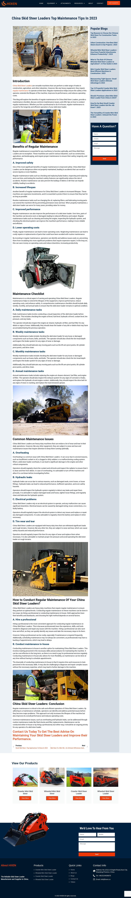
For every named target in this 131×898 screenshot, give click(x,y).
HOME (41, 3)
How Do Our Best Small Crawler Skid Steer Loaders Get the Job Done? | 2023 (103, 105)
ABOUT (90, 3)
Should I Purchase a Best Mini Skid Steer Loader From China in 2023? (104, 97)
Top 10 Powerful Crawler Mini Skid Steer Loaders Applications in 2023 (104, 89)
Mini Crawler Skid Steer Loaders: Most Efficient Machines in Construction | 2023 (103, 71)
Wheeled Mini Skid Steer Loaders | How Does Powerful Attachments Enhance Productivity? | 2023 (104, 52)
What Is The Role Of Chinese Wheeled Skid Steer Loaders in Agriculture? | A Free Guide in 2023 (104, 62)
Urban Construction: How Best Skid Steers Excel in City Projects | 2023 (104, 44)
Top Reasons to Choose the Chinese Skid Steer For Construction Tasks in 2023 (104, 35)
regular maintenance (21, 91)
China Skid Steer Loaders (22, 86)
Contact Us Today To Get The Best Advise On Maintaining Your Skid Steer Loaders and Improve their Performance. (50, 735)
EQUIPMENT (51, 3)
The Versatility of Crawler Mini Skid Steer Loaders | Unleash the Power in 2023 (104, 115)
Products (38, 865)
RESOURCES (78, 3)
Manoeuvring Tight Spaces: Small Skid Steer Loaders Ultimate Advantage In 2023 (104, 81)
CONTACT (100, 3)
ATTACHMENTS (66, 3)
